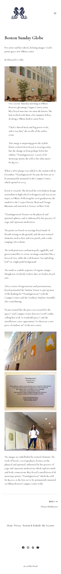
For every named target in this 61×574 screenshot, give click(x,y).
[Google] (32, 547)
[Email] (37, 547)
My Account (48, 525)
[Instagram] (28, 547)
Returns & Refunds (32, 525)
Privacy (17, 525)
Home (10, 525)
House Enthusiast (49, 504)
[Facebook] (23, 547)
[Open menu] (55, 13)
